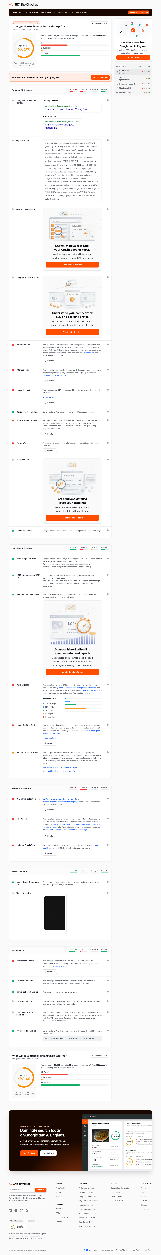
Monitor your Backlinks (72, 518)
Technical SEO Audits (87, 1218)
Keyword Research (86, 1205)
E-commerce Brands (118, 1192)
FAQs (58, 1213)
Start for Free (133, 57)
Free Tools (60, 1188)
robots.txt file (89, 353)
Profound (144, 1197)
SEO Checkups (62, 1217)
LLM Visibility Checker (87, 1209)
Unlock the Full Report (139, 12)
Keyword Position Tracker (89, 1201)
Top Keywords (85, 1222)
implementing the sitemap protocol (56, 375)
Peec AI (144, 1192)
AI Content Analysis (86, 1188)
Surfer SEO (145, 1209)
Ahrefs (143, 1188)
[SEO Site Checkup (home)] (24, 4)
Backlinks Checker (86, 1192)
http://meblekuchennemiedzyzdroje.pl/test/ (60, 771)
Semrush (144, 1205)
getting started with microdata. (57, 966)
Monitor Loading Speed (72, 672)
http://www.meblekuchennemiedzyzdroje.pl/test (61, 802)
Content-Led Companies (120, 1188)
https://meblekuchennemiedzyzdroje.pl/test (39, 26)
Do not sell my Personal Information (101, 1250)
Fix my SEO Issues (100, 77)
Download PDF (101, 23)
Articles (59, 1197)
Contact (59, 1222)
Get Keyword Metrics (72, 264)
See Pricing (48, 1153)
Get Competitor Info (72, 332)
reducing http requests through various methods (77, 688)
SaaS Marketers (117, 1201)
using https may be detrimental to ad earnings (69, 830)
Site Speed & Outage (87, 1214)
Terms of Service (122, 1250)
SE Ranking (145, 1201)
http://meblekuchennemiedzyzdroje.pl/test (60, 768)
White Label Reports (87, 1226)
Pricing (58, 1192)
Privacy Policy (135, 1250)
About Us (59, 1209)
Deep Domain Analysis (87, 1197)
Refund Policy (147, 1250)
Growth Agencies (117, 1197)
